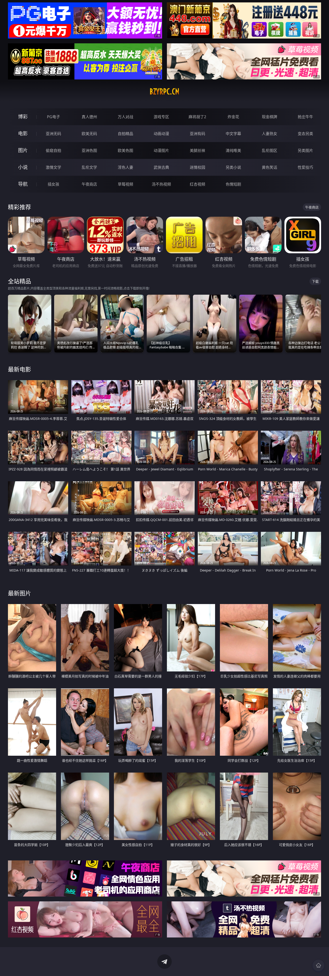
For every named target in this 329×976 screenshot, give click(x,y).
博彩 (23, 116)
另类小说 (233, 167)
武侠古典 (161, 167)
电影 (23, 133)
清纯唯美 (233, 150)
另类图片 (305, 150)
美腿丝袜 (197, 150)
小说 (23, 167)
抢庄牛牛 (305, 116)
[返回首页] (318, 965)
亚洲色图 (89, 150)
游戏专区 (161, 116)
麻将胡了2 (197, 116)
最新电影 (19, 369)
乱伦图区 (269, 150)
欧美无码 (89, 133)
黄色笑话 (269, 167)
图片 (23, 150)
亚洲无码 (53, 133)
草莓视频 (125, 184)
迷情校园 (197, 167)
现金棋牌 (269, 116)
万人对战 (125, 116)
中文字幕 (233, 133)
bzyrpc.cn (164, 91)
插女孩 (53, 184)
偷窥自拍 (53, 150)
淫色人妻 (125, 167)
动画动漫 (161, 133)
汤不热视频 (161, 184)
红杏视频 (197, 184)
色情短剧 (233, 184)
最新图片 (19, 593)
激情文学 (53, 167)
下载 (315, 281)
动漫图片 (161, 150)
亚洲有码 (197, 133)
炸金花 (233, 116)
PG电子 (53, 116)
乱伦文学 (89, 167)
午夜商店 (89, 184)
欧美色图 (125, 150)
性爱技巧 (305, 167)
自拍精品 (125, 133)
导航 (23, 184)
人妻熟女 (269, 133)
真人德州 (89, 116)
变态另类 (305, 133)
